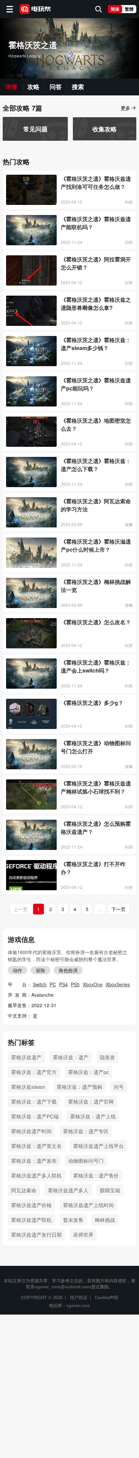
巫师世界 (83, 1234)
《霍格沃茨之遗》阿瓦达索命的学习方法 (96, 505)
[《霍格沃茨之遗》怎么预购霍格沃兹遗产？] (31, 835)
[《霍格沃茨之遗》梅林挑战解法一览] (31, 593)
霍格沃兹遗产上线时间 (88, 1204)
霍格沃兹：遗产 (70, 1057)
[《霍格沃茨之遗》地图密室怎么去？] (31, 432)
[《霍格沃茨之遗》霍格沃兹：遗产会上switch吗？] (31, 673)
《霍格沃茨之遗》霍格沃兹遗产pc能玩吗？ (96, 384)
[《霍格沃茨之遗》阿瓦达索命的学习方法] (31, 512)
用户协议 (78, 1297)
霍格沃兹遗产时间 (31, 1130)
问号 (119, 1086)
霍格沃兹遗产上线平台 (98, 1145)
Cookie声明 (106, 1297)
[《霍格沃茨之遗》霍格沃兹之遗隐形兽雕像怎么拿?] (31, 311)
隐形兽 (107, 1057)
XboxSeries (118, 984)
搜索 (78, 87)
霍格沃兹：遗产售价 (96, 1175)
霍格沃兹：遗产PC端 (35, 1116)
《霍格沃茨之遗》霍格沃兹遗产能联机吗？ (96, 223)
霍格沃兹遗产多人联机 (36, 1175)
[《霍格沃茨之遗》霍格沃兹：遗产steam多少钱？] (31, 351)
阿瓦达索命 (23, 1190)
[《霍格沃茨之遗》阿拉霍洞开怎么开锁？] (31, 270)
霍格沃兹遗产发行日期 (36, 1234)
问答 (56, 87)
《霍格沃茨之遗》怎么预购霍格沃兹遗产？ (96, 827)
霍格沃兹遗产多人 (68, 1190)
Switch (40, 984)
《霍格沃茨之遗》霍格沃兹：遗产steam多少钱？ (96, 344)
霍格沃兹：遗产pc (88, 1071)
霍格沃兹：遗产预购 (79, 1086)
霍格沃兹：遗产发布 (34, 1160)
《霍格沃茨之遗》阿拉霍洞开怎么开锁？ (96, 263)
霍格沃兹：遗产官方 (34, 1071)
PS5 (75, 984)
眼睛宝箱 (110, 1190)
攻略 (33, 87)
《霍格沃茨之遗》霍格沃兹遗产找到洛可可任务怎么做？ (96, 182)
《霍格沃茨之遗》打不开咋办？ (93, 868)
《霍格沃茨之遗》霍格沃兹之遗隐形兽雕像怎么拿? (96, 303)
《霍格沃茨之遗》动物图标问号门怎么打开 (96, 747)
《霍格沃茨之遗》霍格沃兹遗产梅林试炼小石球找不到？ (96, 787)
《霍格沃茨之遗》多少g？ (92, 702)
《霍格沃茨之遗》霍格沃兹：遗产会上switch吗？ (96, 666)
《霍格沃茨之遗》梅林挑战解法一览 (96, 586)
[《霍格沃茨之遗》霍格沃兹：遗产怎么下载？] (31, 472)
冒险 (40, 970)
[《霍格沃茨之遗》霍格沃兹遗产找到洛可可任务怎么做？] (31, 190)
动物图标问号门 (86, 1160)
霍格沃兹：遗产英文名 (36, 1145)
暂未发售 (73, 1219)
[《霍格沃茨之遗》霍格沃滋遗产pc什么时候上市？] (31, 553)
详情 (11, 87)
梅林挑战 (105, 1219)
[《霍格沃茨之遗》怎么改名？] (31, 633)
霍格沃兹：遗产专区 (86, 1130)
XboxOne (93, 984)
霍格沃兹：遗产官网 (91, 1101)
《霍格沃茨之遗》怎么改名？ (96, 622)
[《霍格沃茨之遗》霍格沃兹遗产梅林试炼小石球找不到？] (31, 794)
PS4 (63, 984)
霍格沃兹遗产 (26, 1057)
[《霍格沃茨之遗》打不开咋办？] (31, 875)
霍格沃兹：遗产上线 (93, 1116)
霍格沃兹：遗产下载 (34, 1101)
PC (53, 984)
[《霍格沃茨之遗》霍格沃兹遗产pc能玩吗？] (31, 391)
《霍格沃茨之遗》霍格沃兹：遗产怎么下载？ (96, 465)
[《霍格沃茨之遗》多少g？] (31, 714)
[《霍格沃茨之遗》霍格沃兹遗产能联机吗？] (31, 230)
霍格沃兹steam (28, 1086)
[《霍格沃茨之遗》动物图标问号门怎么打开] (31, 754)
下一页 (118, 909)
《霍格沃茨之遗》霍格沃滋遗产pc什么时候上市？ (96, 545)
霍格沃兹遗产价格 (31, 1204)
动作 (17, 970)
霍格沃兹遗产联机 (31, 1219)
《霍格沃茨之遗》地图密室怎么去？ (96, 424)
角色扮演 (68, 970)
